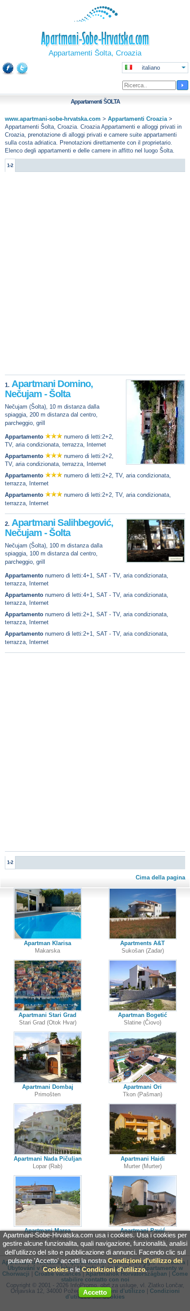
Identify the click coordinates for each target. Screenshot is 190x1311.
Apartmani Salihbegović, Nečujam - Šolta (59, 528)
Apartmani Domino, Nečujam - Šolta (49, 389)
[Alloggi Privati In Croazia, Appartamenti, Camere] (95, 19)
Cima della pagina (160, 877)
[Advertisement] (95, 275)
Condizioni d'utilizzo (113, 1269)
